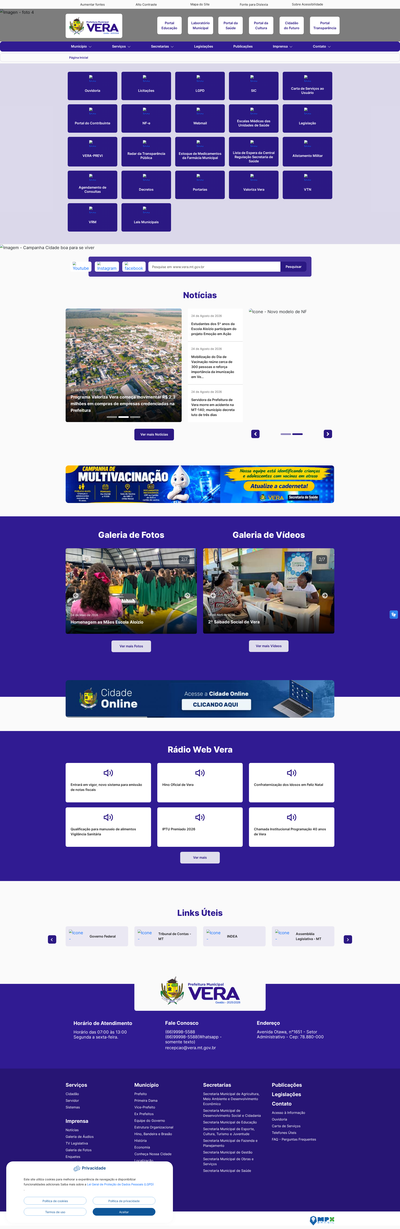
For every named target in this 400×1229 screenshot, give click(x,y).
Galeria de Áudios (80, 1136)
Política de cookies (55, 1201)
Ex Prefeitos (144, 1114)
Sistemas (73, 1107)
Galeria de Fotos (78, 1150)
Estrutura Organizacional (153, 1127)
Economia (142, 1147)
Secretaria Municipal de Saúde (227, 1170)
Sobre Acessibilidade (307, 4)
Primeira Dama (146, 1100)
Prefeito (140, 1094)
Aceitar (124, 1212)
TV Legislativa (77, 1143)
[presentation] (52, 939)
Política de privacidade (124, 1201)
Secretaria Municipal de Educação (230, 1122)
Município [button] (79, 46)
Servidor (72, 1100)
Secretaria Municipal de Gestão (227, 1152)
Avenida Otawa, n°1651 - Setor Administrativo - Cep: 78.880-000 (290, 1034)
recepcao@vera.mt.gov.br (190, 1047)
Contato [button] (320, 46)
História (140, 1140)
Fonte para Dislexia (254, 4)
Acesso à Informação (288, 1113)
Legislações (203, 46)
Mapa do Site (200, 4)
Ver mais (200, 857)
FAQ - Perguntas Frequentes (294, 1139)
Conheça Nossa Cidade (152, 1154)
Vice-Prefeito (144, 1107)
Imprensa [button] (281, 46)
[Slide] (112, 417)
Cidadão (72, 1094)
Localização (143, 1160)
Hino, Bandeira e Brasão (153, 1134)
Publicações (243, 46)
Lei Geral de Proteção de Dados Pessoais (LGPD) (120, 1184)
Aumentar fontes (92, 4)
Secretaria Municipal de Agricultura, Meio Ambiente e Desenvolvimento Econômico (231, 1099)
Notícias (72, 1130)
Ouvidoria (279, 1119)
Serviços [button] (119, 46)
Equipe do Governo (149, 1120)
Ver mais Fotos (131, 646)
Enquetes (73, 1157)
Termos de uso (55, 1212)
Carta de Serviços (286, 1126)
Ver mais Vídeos (269, 646)
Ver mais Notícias (154, 434)
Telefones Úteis (284, 1133)
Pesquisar (293, 267)
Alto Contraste (146, 4)
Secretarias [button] (160, 46)
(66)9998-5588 (180, 1031)
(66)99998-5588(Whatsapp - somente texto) (193, 1039)
